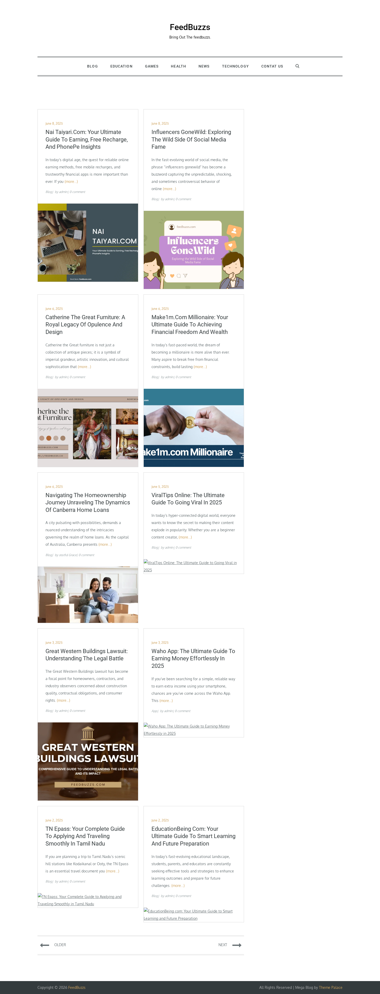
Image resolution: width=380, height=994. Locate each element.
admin (63, 192)
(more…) (71, 181)
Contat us (272, 66)
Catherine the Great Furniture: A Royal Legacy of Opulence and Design (85, 324)
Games (152, 66)
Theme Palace (331, 987)
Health (178, 66)
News (204, 66)
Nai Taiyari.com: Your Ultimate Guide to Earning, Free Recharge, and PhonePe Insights (86, 139)
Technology (235, 66)
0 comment (77, 192)
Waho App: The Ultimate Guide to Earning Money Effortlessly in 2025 (193, 658)
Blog (92, 66)
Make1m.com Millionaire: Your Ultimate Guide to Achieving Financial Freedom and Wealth (189, 324)
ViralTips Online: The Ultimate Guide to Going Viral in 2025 (188, 499)
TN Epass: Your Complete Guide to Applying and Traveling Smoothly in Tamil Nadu (85, 836)
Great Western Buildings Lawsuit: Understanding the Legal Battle (86, 655)
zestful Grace (68, 555)
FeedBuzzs (190, 27)
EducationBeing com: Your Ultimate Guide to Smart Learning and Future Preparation (193, 836)
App (154, 711)
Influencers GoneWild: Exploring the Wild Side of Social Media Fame (191, 139)
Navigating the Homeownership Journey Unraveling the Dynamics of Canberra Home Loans (87, 502)
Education (121, 66)
